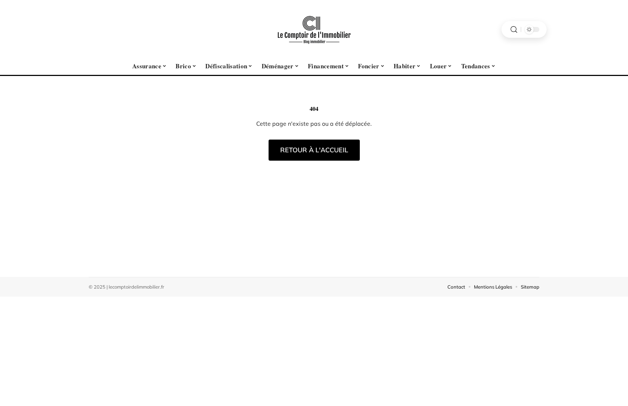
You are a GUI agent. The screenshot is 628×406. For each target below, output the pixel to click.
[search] (514, 29)
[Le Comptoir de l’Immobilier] (314, 29)
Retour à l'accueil (314, 150)
